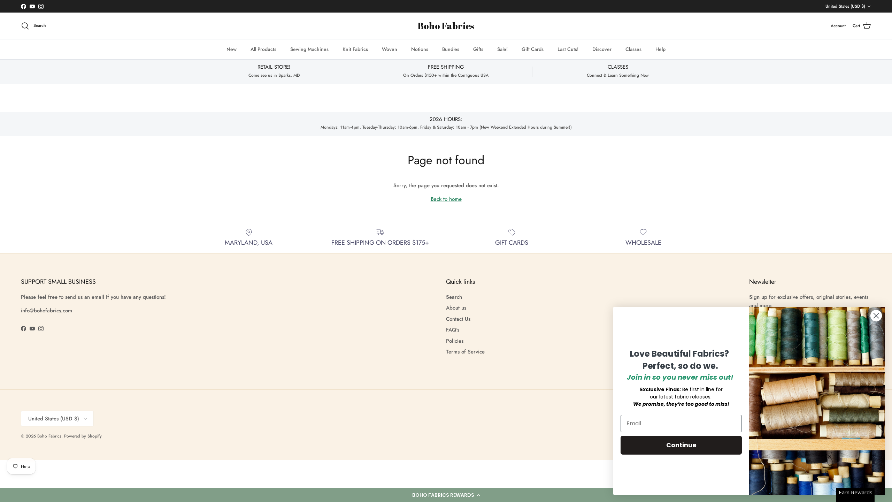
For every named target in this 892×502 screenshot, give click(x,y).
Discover (602, 49)
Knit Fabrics (355, 49)
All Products (263, 49)
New (231, 49)
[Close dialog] (876, 316)
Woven (389, 49)
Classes (633, 49)
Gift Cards (533, 49)
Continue (681, 445)
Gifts (478, 49)
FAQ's (452, 330)
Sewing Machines (309, 49)
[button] (446, 495)
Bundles (450, 49)
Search (454, 297)
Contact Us (458, 319)
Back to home (446, 199)
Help (660, 49)
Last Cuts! (568, 49)
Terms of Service (465, 352)
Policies (454, 341)
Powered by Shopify (83, 436)
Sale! (502, 49)
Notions (419, 49)
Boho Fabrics (49, 436)
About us (456, 308)
